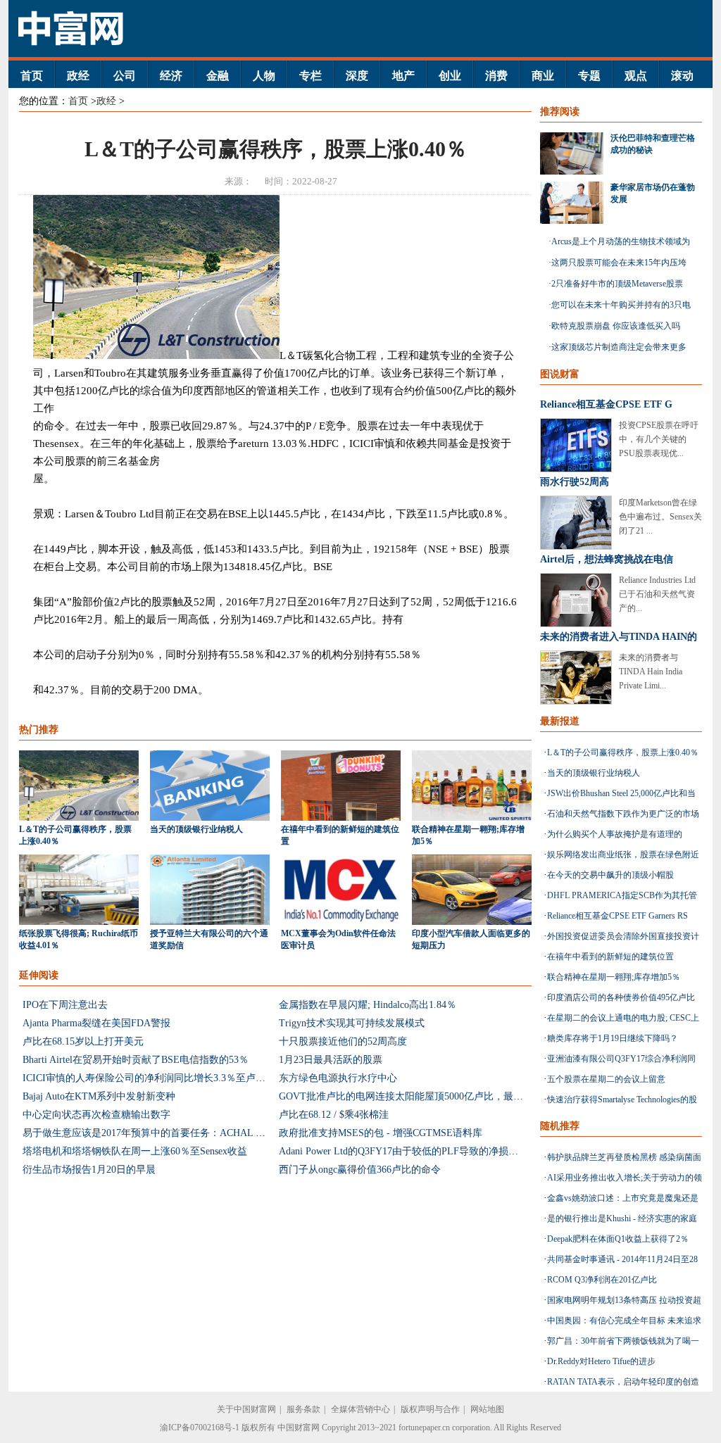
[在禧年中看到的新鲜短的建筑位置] (341, 818)
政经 (78, 76)
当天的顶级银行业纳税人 (196, 829)
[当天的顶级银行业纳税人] (210, 818)
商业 (543, 76)
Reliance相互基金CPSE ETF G (606, 404)
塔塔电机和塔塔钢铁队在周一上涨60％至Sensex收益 (135, 1151)
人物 (264, 76)
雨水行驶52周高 (574, 482)
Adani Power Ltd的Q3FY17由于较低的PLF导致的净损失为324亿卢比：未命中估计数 (460, 1151)
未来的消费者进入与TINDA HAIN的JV (618, 639)
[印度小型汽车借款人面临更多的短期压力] (472, 922)
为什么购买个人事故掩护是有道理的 (614, 834)
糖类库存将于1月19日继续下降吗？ (612, 1038)
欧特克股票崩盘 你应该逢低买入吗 (615, 326)
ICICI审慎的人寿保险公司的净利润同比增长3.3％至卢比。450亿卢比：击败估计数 (201, 1078)
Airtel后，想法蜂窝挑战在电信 (606, 559)
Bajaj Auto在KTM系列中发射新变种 (99, 1096)
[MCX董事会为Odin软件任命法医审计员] (341, 922)
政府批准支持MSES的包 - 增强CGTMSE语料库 (380, 1133)
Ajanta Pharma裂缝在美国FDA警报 (96, 1023)
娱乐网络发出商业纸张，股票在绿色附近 (623, 854)
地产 (403, 76)
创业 (450, 76)
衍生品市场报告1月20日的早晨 (89, 1169)
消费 (496, 76)
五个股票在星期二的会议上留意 (606, 1079)
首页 (31, 76)
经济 (171, 76)
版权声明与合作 (430, 1409)
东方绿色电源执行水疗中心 (338, 1078)
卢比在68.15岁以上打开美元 (83, 1041)
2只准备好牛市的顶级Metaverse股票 (617, 284)
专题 (589, 76)
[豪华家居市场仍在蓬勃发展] (575, 203)
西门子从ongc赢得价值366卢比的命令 (360, 1169)
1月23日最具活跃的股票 (330, 1059)
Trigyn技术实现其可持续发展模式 (352, 1023)
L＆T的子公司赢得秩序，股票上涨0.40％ (622, 752)
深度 (357, 76)
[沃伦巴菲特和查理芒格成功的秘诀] (575, 153)
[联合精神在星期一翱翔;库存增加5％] (472, 818)
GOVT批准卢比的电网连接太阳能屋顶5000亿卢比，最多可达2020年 (425, 1096)
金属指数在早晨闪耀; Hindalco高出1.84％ (367, 1005)
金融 (217, 76)
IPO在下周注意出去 (65, 1005)
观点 (636, 76)
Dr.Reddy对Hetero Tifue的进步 (601, 1361)
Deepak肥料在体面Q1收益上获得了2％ (618, 1239)
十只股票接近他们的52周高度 (343, 1041)
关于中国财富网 (246, 1409)
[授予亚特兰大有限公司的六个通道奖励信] (210, 922)
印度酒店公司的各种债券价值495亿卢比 (621, 997)
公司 (124, 76)
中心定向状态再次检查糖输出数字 (96, 1114)
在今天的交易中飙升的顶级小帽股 (610, 875)
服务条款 (303, 1409)
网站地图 (487, 1409)
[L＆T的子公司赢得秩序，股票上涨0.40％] (79, 818)
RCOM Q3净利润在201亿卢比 (602, 1280)
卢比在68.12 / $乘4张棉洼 (334, 1114)
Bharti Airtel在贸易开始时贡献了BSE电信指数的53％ (136, 1059)
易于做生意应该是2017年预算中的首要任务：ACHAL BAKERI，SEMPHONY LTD (200, 1133)
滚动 (682, 76)
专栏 (310, 76)
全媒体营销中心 (360, 1409)
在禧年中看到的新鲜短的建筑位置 (610, 957)
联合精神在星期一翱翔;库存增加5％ (613, 977)
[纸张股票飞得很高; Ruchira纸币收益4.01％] (79, 922)
